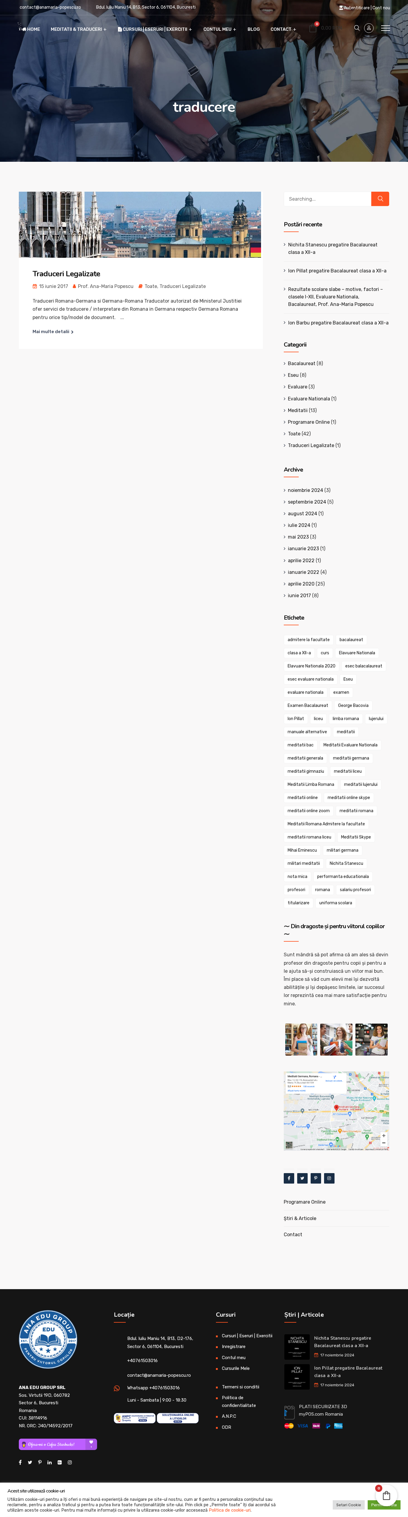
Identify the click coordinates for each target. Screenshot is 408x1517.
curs (325, 652)
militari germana (342, 850)
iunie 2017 (299, 595)
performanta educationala (343, 876)
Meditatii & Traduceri (76, 29)
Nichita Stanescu (346, 863)
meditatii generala (305, 758)
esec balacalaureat (363, 666)
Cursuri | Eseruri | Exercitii (154, 29)
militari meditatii (304, 863)
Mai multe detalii (51, 331)
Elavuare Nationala (357, 652)
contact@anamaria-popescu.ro (50, 7)
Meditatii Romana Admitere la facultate (326, 824)
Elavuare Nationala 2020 (311, 666)
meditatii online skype (349, 797)
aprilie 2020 (301, 584)
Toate (151, 286)
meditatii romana (356, 810)
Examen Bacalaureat (308, 705)
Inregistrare (234, 1346)
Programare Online (309, 422)
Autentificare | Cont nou (366, 7)
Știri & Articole (300, 1218)
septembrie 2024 (307, 502)
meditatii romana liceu (309, 837)
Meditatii (298, 410)
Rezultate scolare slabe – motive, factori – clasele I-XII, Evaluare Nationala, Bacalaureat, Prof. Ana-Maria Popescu (335, 296)
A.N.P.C (229, 1416)
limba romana (346, 718)
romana (322, 889)
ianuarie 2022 (303, 572)
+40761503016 (142, 1360)
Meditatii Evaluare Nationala (350, 745)
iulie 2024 (299, 525)
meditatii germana (351, 758)
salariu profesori (355, 889)
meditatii (346, 731)
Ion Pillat (296, 718)
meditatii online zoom (309, 810)
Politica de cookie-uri (230, 1510)
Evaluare (297, 387)
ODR (226, 1427)
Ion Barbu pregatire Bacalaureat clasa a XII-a (338, 323)
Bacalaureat (301, 363)
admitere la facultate (309, 639)
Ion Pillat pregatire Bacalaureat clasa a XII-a (337, 271)
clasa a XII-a (299, 652)
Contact (281, 29)
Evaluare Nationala (309, 399)
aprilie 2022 (301, 560)
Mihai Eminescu (302, 850)
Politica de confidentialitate (239, 1401)
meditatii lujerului (361, 784)
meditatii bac (301, 745)
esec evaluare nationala (311, 679)
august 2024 (302, 513)
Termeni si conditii (240, 1387)
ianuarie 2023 (303, 548)
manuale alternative (307, 731)
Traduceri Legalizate (66, 274)
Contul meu (217, 29)
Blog (254, 29)
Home (33, 29)
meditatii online (303, 797)
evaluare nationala (305, 692)
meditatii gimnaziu (306, 771)
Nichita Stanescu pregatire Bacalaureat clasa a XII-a (333, 248)
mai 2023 (298, 537)
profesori (296, 889)
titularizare (298, 902)
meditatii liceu (348, 771)
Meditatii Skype (356, 837)
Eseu (293, 375)
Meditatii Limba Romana (311, 784)
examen (341, 692)
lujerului (376, 718)
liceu (318, 718)
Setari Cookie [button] (348, 1505)
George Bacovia (353, 705)
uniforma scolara (335, 902)
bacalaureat (351, 639)
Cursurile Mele (236, 1368)
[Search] (380, 199)
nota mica (297, 876)
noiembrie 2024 (305, 490)
